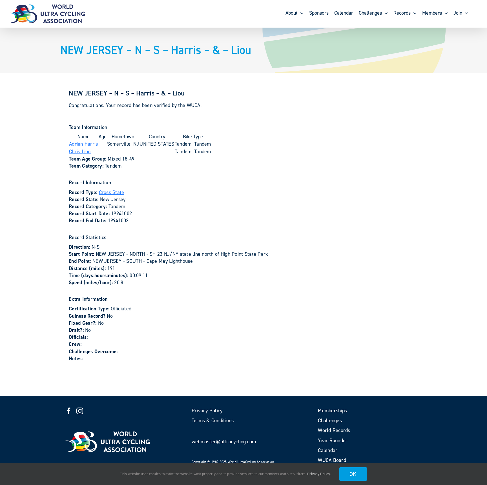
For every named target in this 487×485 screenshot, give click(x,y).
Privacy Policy (318, 473)
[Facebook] (68, 411)
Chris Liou (80, 151)
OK (353, 474)
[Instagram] (79, 411)
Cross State (111, 192)
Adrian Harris (83, 144)
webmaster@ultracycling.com (224, 441)
